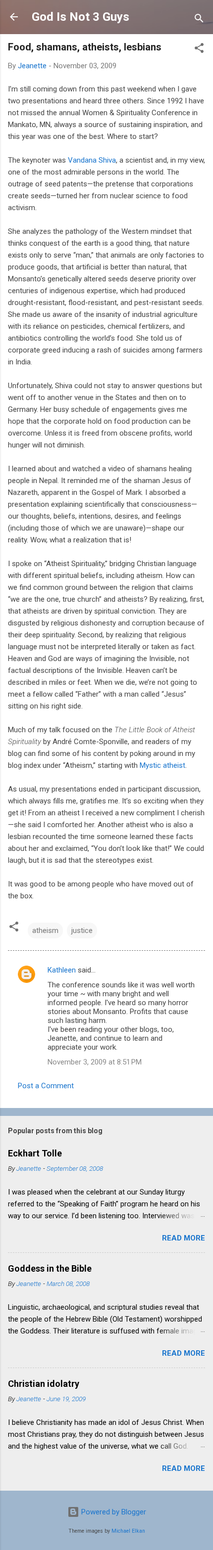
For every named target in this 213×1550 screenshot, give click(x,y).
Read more (183, 1238)
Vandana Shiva (92, 160)
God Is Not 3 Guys (80, 17)
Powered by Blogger (112, 1511)
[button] (199, 49)
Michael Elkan (128, 1531)
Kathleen (62, 970)
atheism (45, 930)
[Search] (199, 20)
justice (82, 930)
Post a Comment (46, 1085)
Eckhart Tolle (35, 1153)
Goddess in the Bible (50, 1268)
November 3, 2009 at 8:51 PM (95, 1062)
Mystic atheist (162, 765)
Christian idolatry (43, 1383)
